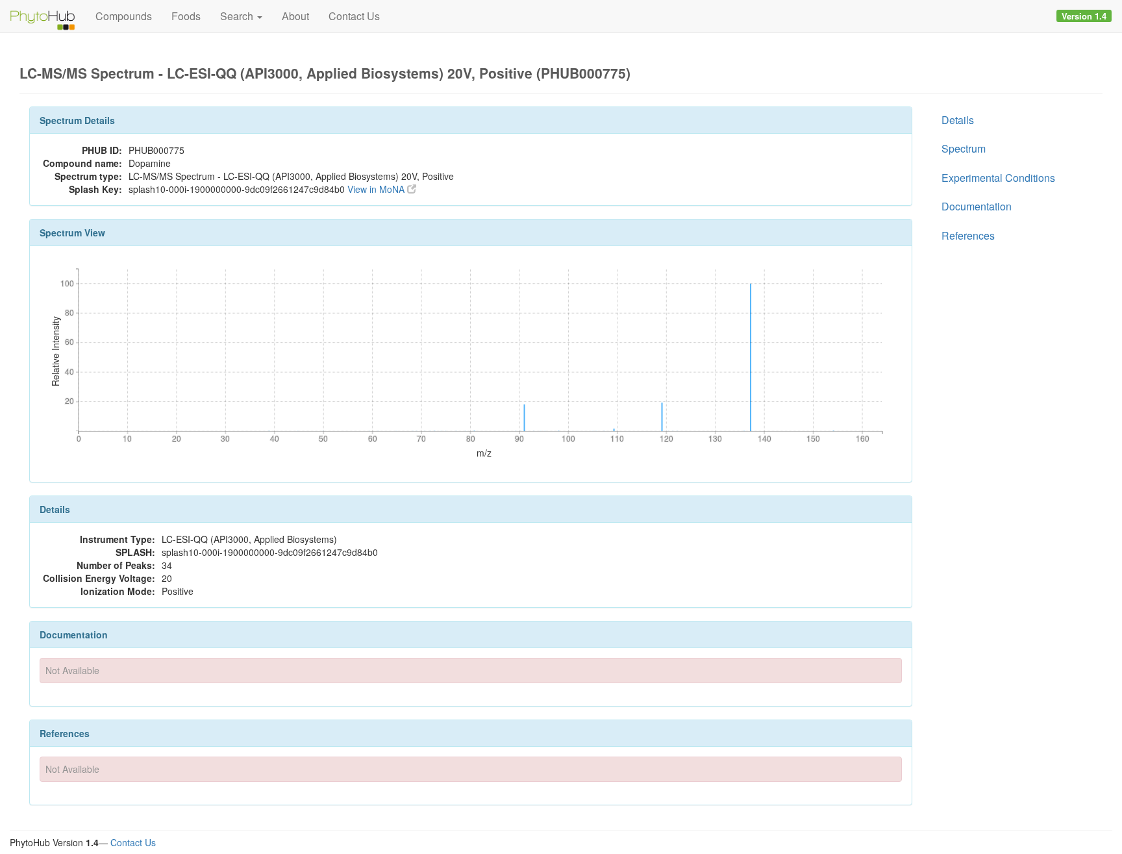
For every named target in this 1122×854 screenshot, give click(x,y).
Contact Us (354, 15)
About (295, 15)
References (968, 235)
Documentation (976, 206)
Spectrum (963, 148)
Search (238, 15)
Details (957, 119)
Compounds (123, 15)
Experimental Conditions (998, 177)
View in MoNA (377, 188)
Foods (186, 15)
